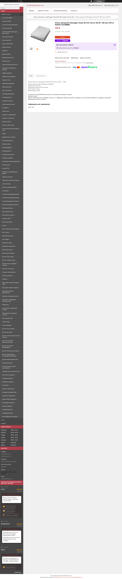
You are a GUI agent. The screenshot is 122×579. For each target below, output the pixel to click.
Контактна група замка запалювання (9, 367)
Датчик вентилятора (8, 253)
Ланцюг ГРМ (5, 168)
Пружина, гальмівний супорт (10, 296)
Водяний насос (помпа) (8, 137)
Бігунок (4, 225)
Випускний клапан (7, 249)
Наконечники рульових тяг (10, 64)
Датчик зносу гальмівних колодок (9, 264)
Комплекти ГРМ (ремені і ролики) (9, 68)
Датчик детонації (7, 332)
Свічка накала (6, 184)
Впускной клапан (7, 243)
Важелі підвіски (6, 54)
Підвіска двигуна (7, 73)
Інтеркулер (5, 191)
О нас (2, 420)
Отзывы (3, 423)
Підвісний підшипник (8, 83)
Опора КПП (5, 385)
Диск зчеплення (6, 90)
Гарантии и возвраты (60, 10)
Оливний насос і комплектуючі (11, 371)
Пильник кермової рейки (9, 187)
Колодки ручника (7, 363)
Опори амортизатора (8, 104)
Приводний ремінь (7, 208)
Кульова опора (6, 121)
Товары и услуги (5, 14)
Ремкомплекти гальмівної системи (9, 314)
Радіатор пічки (6, 80)
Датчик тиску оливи (8, 256)
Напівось (4, 279)
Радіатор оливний (7, 158)
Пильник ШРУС (6, 218)
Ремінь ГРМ (5, 304)
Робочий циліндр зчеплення (10, 204)
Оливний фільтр (6, 151)
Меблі (4, 133)
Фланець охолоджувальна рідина (9, 172)
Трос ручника (6, 165)
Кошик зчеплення (7, 275)
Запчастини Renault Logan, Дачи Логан (9, 32)
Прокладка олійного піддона (10, 287)
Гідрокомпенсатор (7, 211)
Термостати (5, 111)
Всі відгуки (18, 572)
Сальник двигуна (7, 406)
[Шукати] (21, 8)
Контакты (74, 10)
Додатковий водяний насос (10, 359)
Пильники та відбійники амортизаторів (9, 300)
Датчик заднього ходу (8, 260)
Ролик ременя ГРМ (7, 318)
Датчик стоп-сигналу (8, 268)
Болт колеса (5, 232)
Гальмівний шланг (7, 409)
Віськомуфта (5, 239)
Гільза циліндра (6, 325)
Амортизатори (6, 47)
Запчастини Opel (7, 28)
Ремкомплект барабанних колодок (9, 309)
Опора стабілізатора (8, 389)
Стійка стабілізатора (8, 125)
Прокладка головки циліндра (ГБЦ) (10, 283)
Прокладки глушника (8, 402)
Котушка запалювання (8, 272)
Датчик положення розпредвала (7, 346)
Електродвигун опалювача (10, 416)
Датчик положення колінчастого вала (7, 341)
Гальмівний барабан (8, 94)
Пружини (4, 50)
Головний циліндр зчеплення (10, 201)
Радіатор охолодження (8, 76)
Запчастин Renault (7, 37)
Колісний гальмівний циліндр (10, 194)
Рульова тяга (6, 61)
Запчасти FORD (6, 21)
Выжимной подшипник (8, 246)
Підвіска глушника (7, 177)
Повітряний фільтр (7, 140)
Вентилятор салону (7, 236)
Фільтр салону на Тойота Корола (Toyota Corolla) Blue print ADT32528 (10, 499)
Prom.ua (70, 575)
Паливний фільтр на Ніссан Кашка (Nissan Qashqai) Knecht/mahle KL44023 (10, 534)
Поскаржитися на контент (61, 577)
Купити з (59, 40)
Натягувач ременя (7, 378)
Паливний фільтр (7, 147)
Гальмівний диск (7, 97)
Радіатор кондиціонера (9, 114)
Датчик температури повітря (10, 351)
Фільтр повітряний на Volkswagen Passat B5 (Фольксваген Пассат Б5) (53, 17)
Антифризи (5, 108)
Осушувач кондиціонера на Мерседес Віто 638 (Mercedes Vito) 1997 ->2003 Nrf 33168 (11, 560)
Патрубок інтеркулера (8, 395)
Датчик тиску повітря (8, 328)
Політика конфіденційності (75, 577)
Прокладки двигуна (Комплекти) (7, 291)
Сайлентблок (6, 322)
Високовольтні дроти (8, 215)
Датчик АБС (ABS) (7, 222)
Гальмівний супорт (7, 413)
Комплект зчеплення (8, 118)
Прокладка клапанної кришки (10, 180)
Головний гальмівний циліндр (10, 197)
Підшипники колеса (7, 57)
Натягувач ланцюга (7, 382)
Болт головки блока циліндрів (10, 229)
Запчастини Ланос (7, 43)
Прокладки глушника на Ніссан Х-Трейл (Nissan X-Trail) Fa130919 (11, 539)
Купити (62, 37)
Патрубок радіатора (8, 154)
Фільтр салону (6, 144)
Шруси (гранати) (7, 87)
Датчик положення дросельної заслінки (11, 336)
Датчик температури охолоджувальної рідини (9, 355)
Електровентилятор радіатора (11, 161)
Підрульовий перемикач (9, 399)
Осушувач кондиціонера (9, 392)
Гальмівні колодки (7, 101)
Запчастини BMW (7, 18)
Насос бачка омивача (8, 375)
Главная (31, 10)
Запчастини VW (6, 40)
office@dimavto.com (6, 479)
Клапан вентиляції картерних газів (10, 129)
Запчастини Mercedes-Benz (10, 25)
